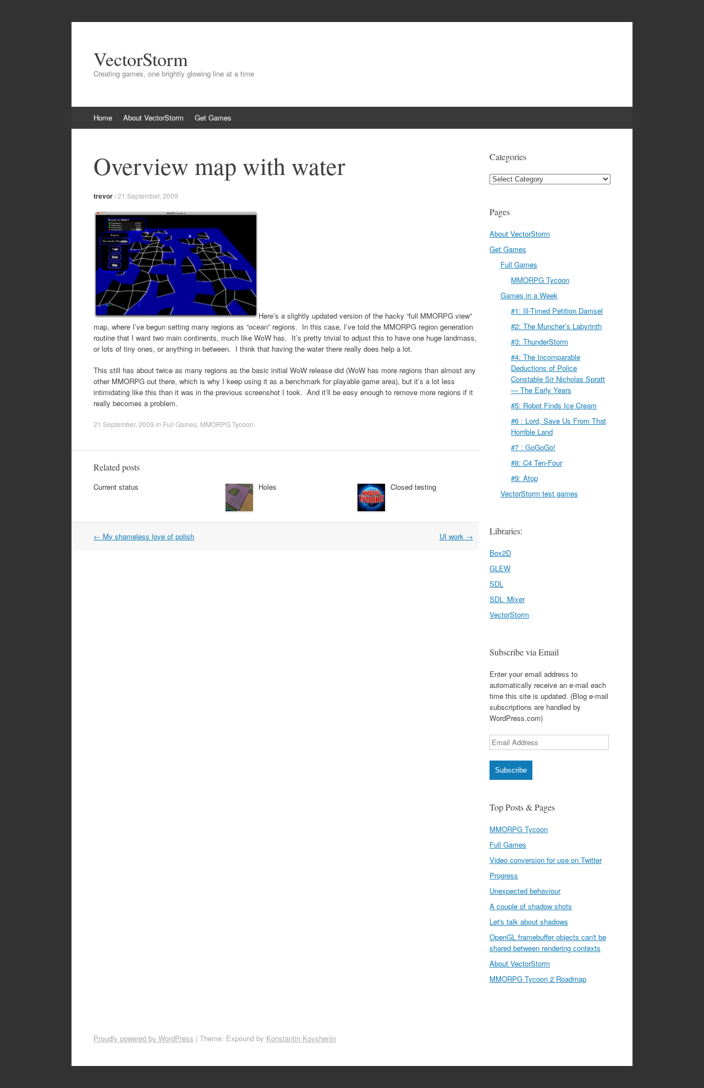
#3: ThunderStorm (539, 341)
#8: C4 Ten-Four (536, 462)
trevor (103, 196)
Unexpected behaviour (525, 890)
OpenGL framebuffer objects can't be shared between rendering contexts (548, 942)
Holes (267, 487)
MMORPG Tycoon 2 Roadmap (538, 979)
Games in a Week (529, 295)
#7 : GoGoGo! (533, 447)
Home (103, 117)
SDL (496, 583)
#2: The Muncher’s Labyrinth (556, 326)
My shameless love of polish (144, 536)
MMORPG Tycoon (227, 424)
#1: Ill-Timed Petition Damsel (557, 310)
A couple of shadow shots (531, 906)
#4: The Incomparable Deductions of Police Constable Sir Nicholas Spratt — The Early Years (558, 373)
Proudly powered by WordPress (144, 1038)
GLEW (500, 568)
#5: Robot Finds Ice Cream (554, 405)
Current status (116, 487)
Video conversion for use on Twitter (546, 860)
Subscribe (511, 770)
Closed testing (413, 487)
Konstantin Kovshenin (301, 1038)
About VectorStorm (153, 117)
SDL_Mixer (507, 599)
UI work (456, 536)
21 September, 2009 (148, 195)
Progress (504, 875)
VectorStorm (141, 59)
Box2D (500, 553)
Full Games (180, 424)
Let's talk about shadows (529, 921)
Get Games (213, 117)
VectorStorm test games (539, 493)
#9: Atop (524, 478)
